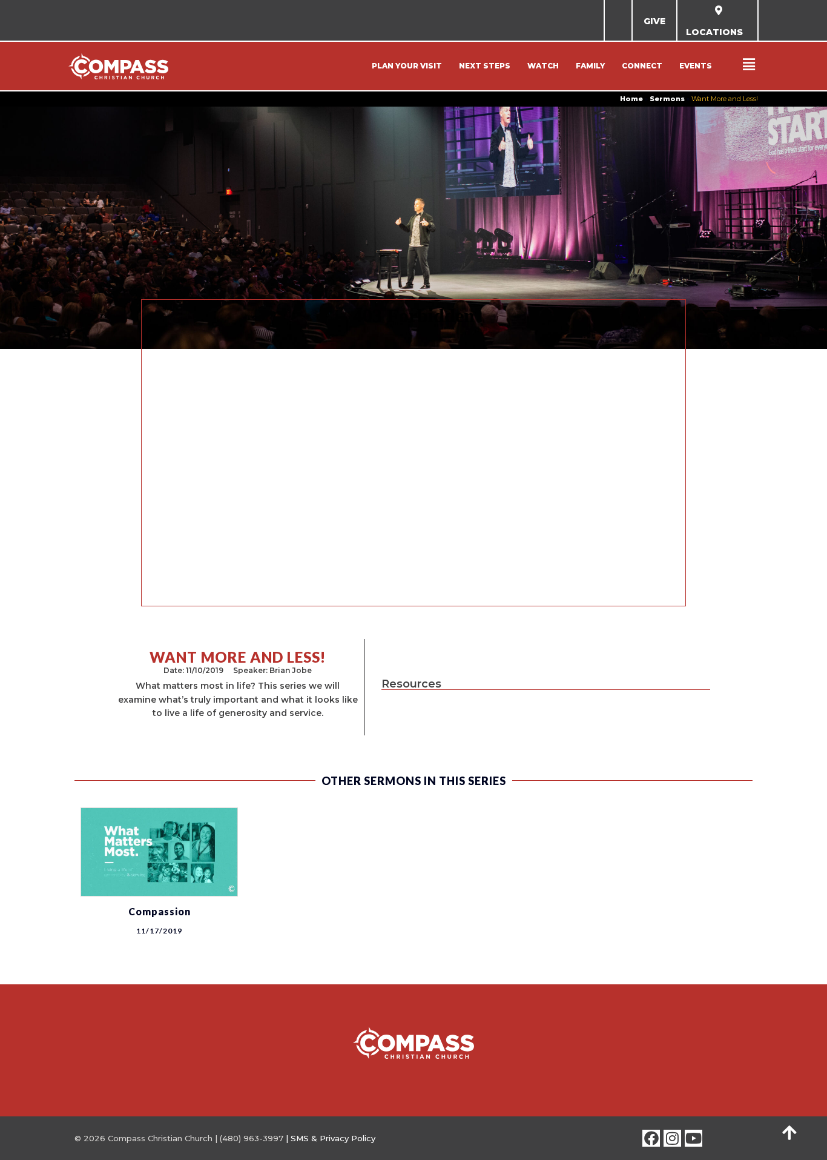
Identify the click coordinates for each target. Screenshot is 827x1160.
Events (695, 65)
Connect (642, 65)
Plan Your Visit (407, 65)
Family (590, 65)
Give (654, 21)
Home (631, 98)
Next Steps (484, 65)
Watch (543, 65)
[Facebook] (651, 1138)
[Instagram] (672, 1138)
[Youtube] (693, 1138)
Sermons (667, 98)
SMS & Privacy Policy (333, 1138)
